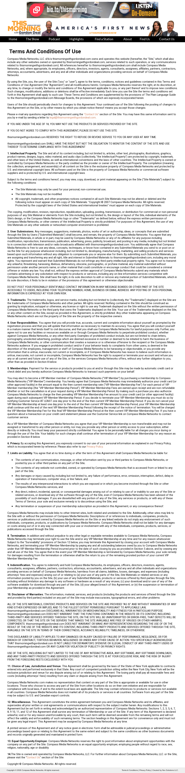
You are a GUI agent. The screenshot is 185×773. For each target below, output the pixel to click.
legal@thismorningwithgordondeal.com (73, 117)
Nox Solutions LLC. (170, 770)
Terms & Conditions (130, 770)
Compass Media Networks (32, 770)
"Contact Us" (91, 114)
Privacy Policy (95, 446)
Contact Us (33, 757)
